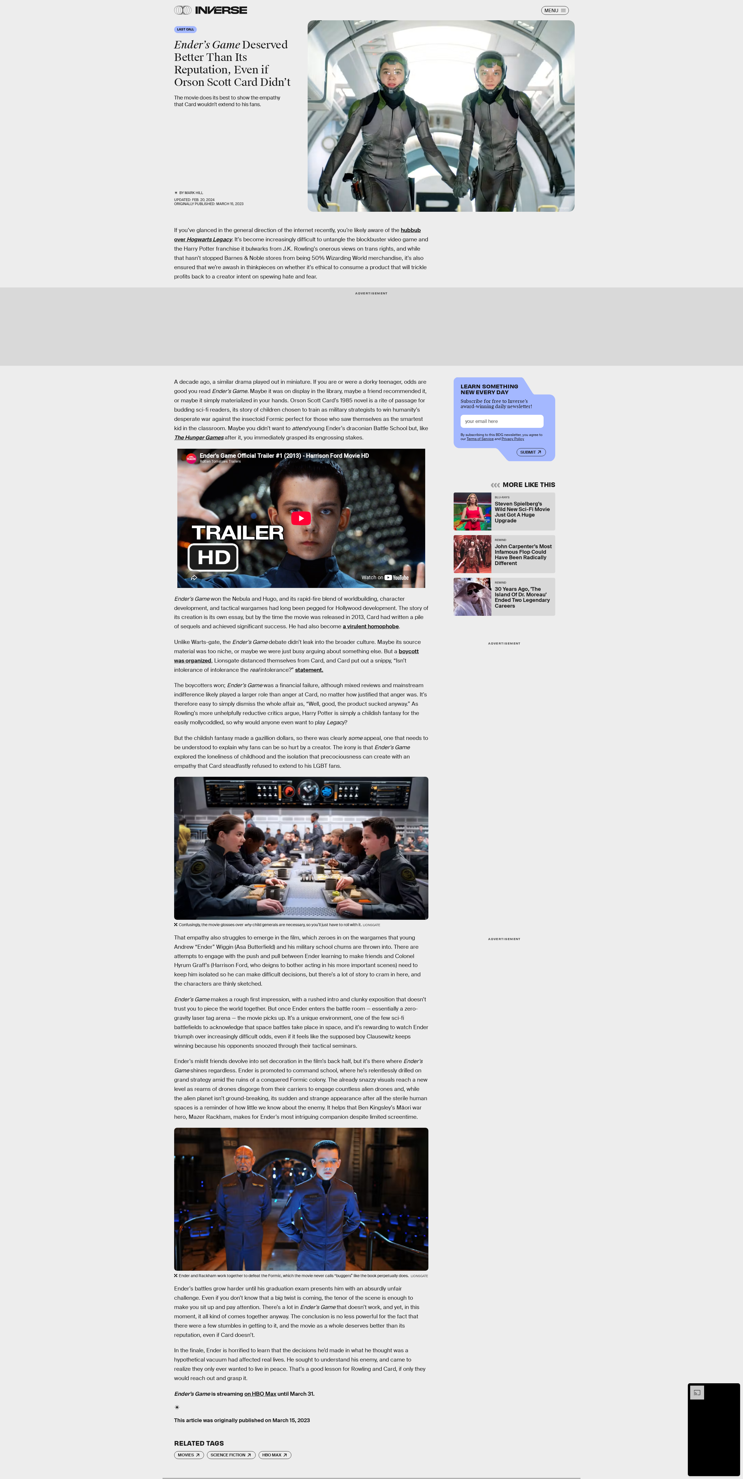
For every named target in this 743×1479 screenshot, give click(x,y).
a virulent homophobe (371, 626)
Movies (186, 1455)
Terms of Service (480, 439)
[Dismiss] (733, 1388)
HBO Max (271, 1455)
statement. (309, 670)
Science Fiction (228, 1455)
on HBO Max (260, 1393)
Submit (528, 452)
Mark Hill (194, 193)
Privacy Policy (513, 439)
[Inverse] (221, 10)
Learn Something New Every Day (489, 388)
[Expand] (694, 1388)
